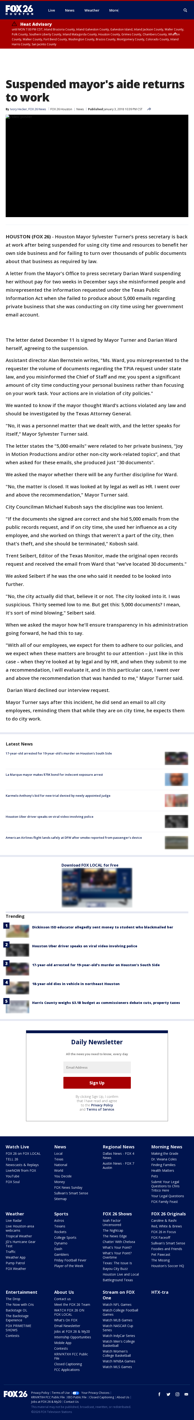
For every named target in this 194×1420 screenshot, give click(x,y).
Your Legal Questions (167, 1196)
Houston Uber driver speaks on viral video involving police (49, 816)
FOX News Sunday (68, 1187)
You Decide (63, 1176)
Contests (12, 1335)
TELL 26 (12, 1159)
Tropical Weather (19, 1236)
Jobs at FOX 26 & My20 (72, 1331)
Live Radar (14, 1220)
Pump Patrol (15, 1263)
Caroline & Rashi (163, 1220)
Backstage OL (16, 1310)
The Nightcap (113, 1230)
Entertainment (21, 1292)
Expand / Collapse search (185, 10)
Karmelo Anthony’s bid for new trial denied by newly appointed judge (58, 795)
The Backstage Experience (17, 1318)
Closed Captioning (68, 1364)
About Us (64, 1292)
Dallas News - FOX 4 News (118, 1155)
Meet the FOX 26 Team (72, 1304)
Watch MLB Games (117, 1320)
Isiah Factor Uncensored (112, 1222)
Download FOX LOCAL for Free (90, 865)
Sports (61, 1214)
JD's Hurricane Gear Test (20, 1243)
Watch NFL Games (117, 1304)
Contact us (62, 1299)
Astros (59, 1220)
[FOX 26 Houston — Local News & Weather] (21, 10)
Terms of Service (100, 1109)
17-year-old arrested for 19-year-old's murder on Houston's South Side (59, 753)
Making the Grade (164, 1153)
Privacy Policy (102, 1105)
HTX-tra (159, 1292)
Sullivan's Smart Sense (71, 1193)
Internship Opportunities (72, 1337)
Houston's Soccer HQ (167, 1266)
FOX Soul (13, 1182)
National (60, 1165)
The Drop (13, 1299)
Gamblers (61, 1254)
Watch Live (17, 1147)
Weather (15, 1214)
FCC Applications (67, 1369)
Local (58, 1153)
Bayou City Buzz (115, 1268)
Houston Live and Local (121, 1274)
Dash (58, 1249)
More (113, 10)
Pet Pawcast (160, 1254)
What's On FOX (65, 1320)
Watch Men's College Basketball (119, 1343)
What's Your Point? (117, 1247)
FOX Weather (16, 1268)
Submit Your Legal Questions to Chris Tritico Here (165, 1186)
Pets (154, 1176)
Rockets (60, 1232)
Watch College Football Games (120, 1312)
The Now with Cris (20, 1304)
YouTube (12, 1176)
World (58, 1170)
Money (59, 1182)
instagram (177, 1394)
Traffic (11, 1251)
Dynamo (60, 1243)
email (186, 1394)
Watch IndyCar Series (119, 1335)
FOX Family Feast (164, 1201)
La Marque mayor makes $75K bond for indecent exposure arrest (54, 774)
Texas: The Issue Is (117, 1263)
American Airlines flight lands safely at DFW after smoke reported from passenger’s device (74, 837)
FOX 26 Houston (61, 109)
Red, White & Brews (166, 1226)
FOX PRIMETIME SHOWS (18, 1327)
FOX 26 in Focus (163, 1232)
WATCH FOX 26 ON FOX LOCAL (69, 1312)
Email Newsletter (67, 1325)
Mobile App (62, 1342)
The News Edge (115, 1236)
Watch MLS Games (117, 1367)
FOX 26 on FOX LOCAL (23, 1153)
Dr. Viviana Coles (164, 1159)
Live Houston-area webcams (20, 1228)
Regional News (118, 1147)
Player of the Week (68, 1266)
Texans (59, 1226)
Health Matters (162, 1170)
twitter (168, 1394)
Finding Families (163, 1165)
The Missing (160, 1260)
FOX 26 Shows (117, 1214)
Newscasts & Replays (22, 1165)
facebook (159, 1394)
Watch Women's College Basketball (117, 1353)
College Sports (65, 1237)
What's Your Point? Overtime (117, 1255)
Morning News (166, 1147)
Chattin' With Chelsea (119, 1241)
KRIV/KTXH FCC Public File (71, 1356)
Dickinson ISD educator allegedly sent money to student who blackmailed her (102, 927)
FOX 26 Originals (168, 1214)
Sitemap (60, 1199)
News (80, 109)
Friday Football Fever (70, 1260)
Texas (58, 1159)
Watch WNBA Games (119, 1361)
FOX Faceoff (160, 1237)
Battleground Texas (118, 1280)
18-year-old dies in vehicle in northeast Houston (76, 984)
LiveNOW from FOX (21, 1170)
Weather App (16, 1257)
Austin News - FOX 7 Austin (118, 1165)
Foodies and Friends (166, 1249)
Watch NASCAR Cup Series (118, 1327)
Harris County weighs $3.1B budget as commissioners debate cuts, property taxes (106, 1002)
